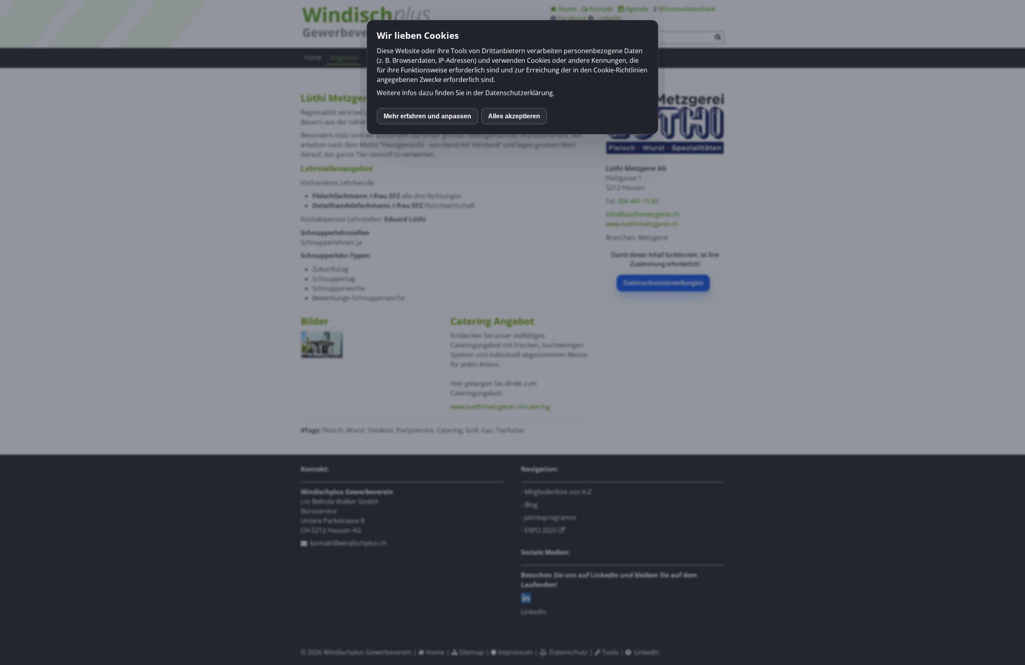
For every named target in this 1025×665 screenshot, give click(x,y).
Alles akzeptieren (514, 116)
